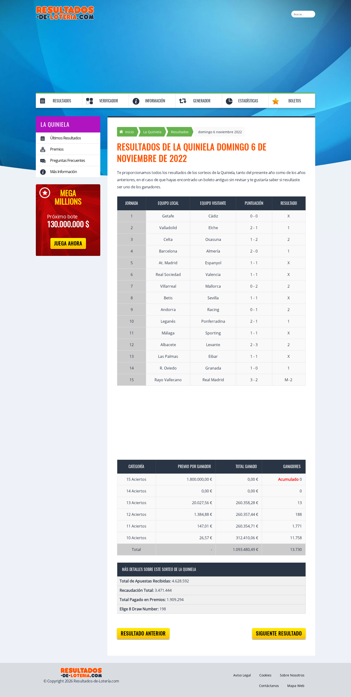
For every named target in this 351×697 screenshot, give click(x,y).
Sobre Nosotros (292, 675)
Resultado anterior (143, 633)
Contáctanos (269, 685)
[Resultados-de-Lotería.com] (65, 8)
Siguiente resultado (279, 633)
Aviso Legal (242, 675)
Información (155, 100)
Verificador (108, 100)
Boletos (294, 100)
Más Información (63, 171)
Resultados (62, 100)
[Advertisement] (175, 55)
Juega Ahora (68, 243)
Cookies (265, 675)
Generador (201, 100)
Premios (57, 149)
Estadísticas (248, 100)
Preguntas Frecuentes (67, 160)
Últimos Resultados (65, 138)
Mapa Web (295, 685)
